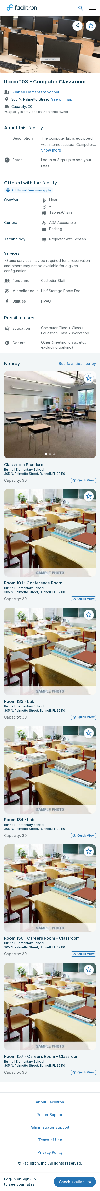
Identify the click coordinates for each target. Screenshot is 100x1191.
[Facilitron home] (22, 11)
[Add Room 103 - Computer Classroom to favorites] (91, 26)
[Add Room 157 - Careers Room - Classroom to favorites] (89, 970)
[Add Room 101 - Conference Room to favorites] (89, 496)
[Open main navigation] (92, 8)
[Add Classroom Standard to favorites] (89, 378)
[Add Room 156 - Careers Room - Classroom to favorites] (89, 851)
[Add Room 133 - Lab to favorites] (89, 615)
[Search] (81, 8)
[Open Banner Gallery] (50, 44)
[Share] (77, 26)
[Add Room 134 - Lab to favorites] (89, 733)
